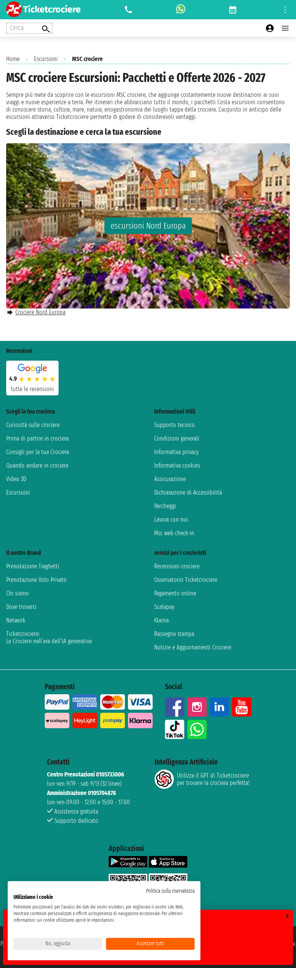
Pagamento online (175, 593)
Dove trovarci (21, 606)
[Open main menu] (285, 28)
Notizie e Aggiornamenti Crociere (192, 647)
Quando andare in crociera (37, 465)
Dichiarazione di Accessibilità (188, 492)
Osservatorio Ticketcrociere (185, 579)
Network (15, 620)
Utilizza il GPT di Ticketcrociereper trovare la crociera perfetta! (213, 779)
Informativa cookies (177, 465)
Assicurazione (170, 479)
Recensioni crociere (177, 566)
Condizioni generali (176, 438)
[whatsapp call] (180, 9)
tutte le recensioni (32, 389)
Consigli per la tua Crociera (37, 452)
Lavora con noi (171, 519)
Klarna (161, 620)
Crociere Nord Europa (40, 312)
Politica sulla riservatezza (170, 891)
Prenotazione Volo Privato (36, 579)
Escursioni (46, 59)
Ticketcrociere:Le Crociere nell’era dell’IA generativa (49, 637)
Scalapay (164, 606)
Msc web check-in (174, 533)
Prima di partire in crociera (37, 438)
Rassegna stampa (174, 633)
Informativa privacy (176, 452)
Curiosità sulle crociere (33, 425)
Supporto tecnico (174, 425)
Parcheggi (165, 506)
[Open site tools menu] (285, 9)
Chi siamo (17, 593)
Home (13, 59)
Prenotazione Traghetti (32, 566)
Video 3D (16, 479)
